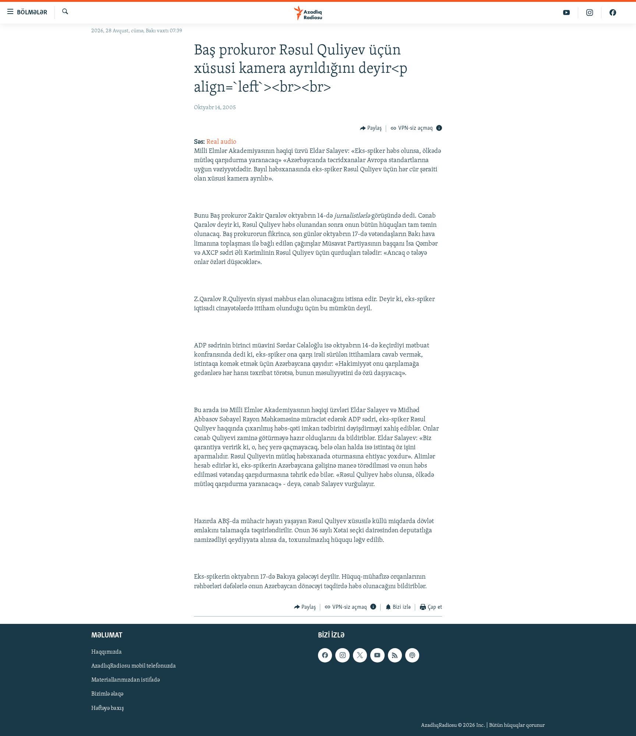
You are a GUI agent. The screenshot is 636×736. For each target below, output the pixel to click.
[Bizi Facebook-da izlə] (612, 12)
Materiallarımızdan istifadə (125, 680)
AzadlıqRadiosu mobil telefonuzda (133, 666)
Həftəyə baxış (107, 708)
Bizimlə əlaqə (107, 694)
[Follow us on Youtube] (377, 655)
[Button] (371, 128)
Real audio (221, 142)
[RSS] (395, 655)
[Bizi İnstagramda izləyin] (589, 12)
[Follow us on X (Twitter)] (360, 655)
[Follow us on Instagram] (342, 655)
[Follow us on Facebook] (325, 655)
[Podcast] (412, 655)
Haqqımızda (106, 652)
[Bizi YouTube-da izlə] (566, 12)
